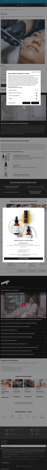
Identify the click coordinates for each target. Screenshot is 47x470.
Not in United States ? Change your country (23, 249)
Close (42, 209)
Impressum (20, 87)
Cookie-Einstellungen (11, 102)
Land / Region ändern (23, 258)
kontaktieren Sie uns (26, 254)
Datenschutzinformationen (13, 87)
